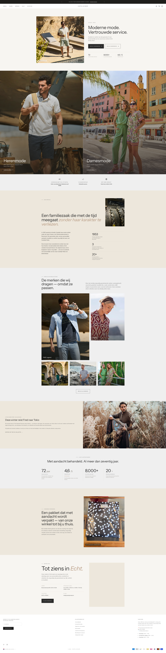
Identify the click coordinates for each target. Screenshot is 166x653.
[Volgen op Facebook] (3, 644)
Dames (11, 6)
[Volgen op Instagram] (7, 644)
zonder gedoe (93, 1)
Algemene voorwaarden (80, 626)
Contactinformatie (78, 624)
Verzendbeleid (78, 622)
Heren (5, 6)
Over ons (29, 6)
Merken (17, 6)
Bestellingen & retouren (80, 632)
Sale (23, 6)
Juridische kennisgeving (79, 630)
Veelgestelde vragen (79, 635)
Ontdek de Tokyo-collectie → (14, 432)
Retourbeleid (77, 628)
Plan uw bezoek (47, 600)
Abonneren (8, 628)
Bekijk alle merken (83, 391)
